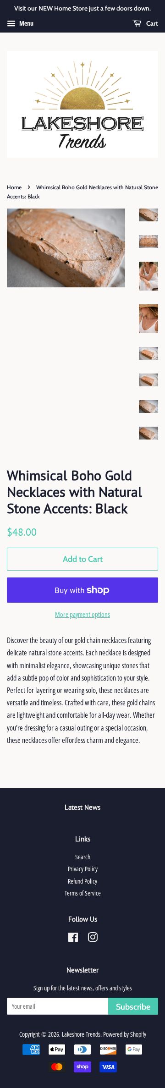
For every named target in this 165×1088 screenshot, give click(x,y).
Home (14, 187)
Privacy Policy (83, 868)
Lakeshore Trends (81, 1034)
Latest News (82, 807)
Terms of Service (83, 893)
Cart (151, 23)
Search (82, 856)
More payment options (82, 614)
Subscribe (133, 1007)
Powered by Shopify (124, 1034)
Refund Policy (82, 881)
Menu (25, 23)
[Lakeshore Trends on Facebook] (73, 938)
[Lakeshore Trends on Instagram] (93, 938)
